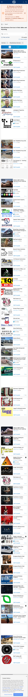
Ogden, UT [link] (15, 191)
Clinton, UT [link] (15, 232)
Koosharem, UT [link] (16, 241)
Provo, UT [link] (15, 72)
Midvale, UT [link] (15, 390)
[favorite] (25, 57)
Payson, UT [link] (15, 618)
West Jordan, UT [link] (16, 270)
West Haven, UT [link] (16, 92)
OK (26, 676)
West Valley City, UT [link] (16, 221)
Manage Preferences (8, 694)
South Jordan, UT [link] (16, 280)
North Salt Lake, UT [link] (16, 62)
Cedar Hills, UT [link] (16, 250)
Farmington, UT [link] (16, 460)
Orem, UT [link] (15, 202)
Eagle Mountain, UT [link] (16, 260)
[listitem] (14, 54)
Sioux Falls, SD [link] (16, 657)
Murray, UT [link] (15, 111)
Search (6, 24)
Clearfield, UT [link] (15, 588)
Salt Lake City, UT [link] (16, 163)
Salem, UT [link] (15, 360)
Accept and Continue (18, 694)
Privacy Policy (7, 688)
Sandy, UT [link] (15, 351)
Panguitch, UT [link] (15, 121)
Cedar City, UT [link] (15, 53)
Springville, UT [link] (15, 549)
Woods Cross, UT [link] (16, 212)
